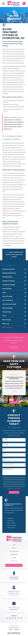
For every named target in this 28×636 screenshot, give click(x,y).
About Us (14, 548)
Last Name (5, 444)
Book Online (14, 347)
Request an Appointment (14, 565)
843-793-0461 (14, 579)
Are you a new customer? (8, 464)
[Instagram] (12, 618)
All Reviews (14, 402)
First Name (5, 439)
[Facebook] (9, 618)
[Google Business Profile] (7, 618)
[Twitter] (21, 618)
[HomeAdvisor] (18, 618)
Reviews (14, 557)
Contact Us (14, 561)
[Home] (13, 3)
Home (14, 545)
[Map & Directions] (14, 595)
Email (4, 454)
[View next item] (15, 398)
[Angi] (15, 618)
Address (4, 459)
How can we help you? (8, 469)
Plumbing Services (14, 551)
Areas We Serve (14, 554)
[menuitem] (14, 269)
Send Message (14, 492)
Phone (4, 449)
